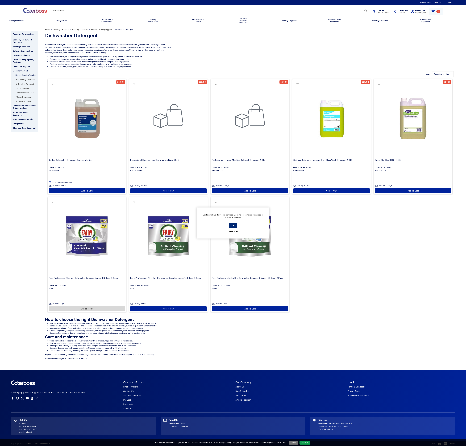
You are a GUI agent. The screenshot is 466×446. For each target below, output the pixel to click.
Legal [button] (351, 382)
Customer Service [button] (133, 382)
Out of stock (87, 309)
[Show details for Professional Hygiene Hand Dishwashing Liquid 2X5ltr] (168, 118)
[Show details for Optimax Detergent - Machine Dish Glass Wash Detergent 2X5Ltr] (331, 118)
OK (233, 225)
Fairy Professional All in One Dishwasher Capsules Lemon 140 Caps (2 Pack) (165, 278)
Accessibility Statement (358, 395)
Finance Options (130, 387)
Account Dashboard (132, 395)
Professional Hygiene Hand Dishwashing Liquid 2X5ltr (154, 160)
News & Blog (425, 2)
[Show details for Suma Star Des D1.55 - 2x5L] (413, 118)
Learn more (233, 231)
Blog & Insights (242, 391)
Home (47, 29)
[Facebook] (12, 398)
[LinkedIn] (32, 398)
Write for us (240, 395)
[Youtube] (27, 398)
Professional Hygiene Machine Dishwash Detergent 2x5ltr (238, 160)
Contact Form (183, 426)
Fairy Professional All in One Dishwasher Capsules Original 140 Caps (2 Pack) (248, 278)
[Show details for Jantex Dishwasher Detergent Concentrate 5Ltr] (87, 118)
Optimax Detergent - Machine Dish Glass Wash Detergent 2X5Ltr (323, 160)
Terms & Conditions (356, 387)
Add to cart (86, 191)
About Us (437, 2)
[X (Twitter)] (22, 398)
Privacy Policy (354, 391)
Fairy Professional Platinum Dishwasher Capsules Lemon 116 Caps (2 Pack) (83, 278)
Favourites (128, 404)
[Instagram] (17, 398)
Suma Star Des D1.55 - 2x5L (388, 160)
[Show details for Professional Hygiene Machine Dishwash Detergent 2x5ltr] (250, 118)
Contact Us (448, 2)
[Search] (365, 10)
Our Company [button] (243, 382)
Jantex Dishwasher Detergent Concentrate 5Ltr (70, 160)
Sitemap (127, 408)
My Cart (127, 400)
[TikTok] (36, 398)
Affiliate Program (243, 400)
